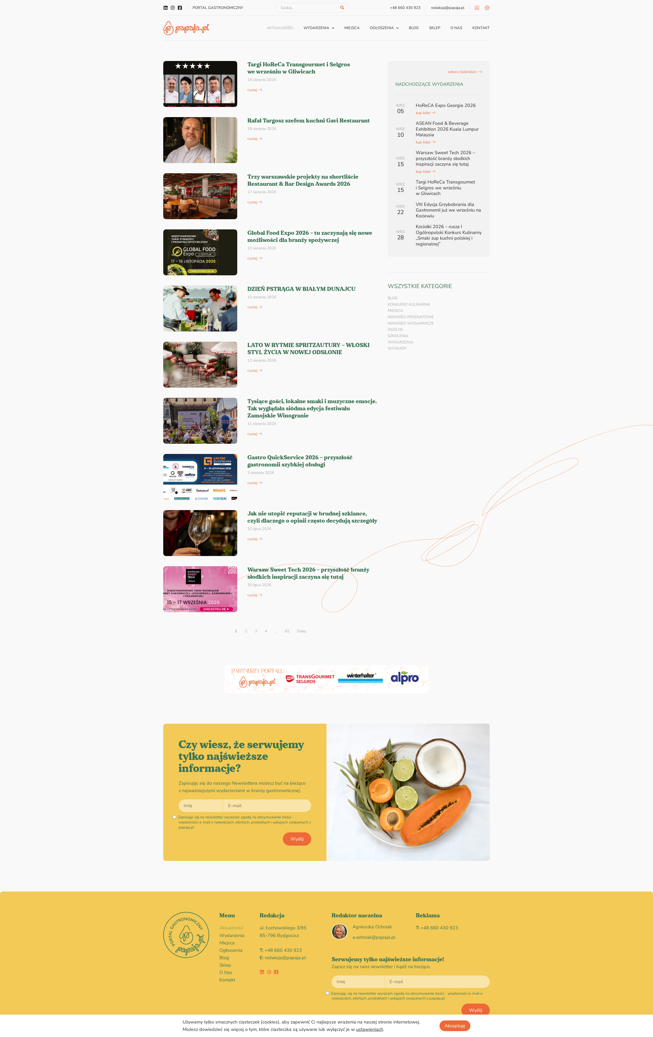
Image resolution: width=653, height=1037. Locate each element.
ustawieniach (369, 1029)
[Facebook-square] (180, 7)
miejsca (352, 28)
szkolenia (398, 335)
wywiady (397, 348)
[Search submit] (342, 7)
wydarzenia (316, 28)
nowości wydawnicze (411, 323)
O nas (456, 28)
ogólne (395, 329)
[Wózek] (487, 7)
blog (414, 28)
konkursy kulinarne (409, 304)
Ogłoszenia (382, 28)
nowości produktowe (411, 316)
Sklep (434, 28)
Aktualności (280, 28)
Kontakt (481, 28)
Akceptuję (455, 1026)
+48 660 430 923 (283, 950)
